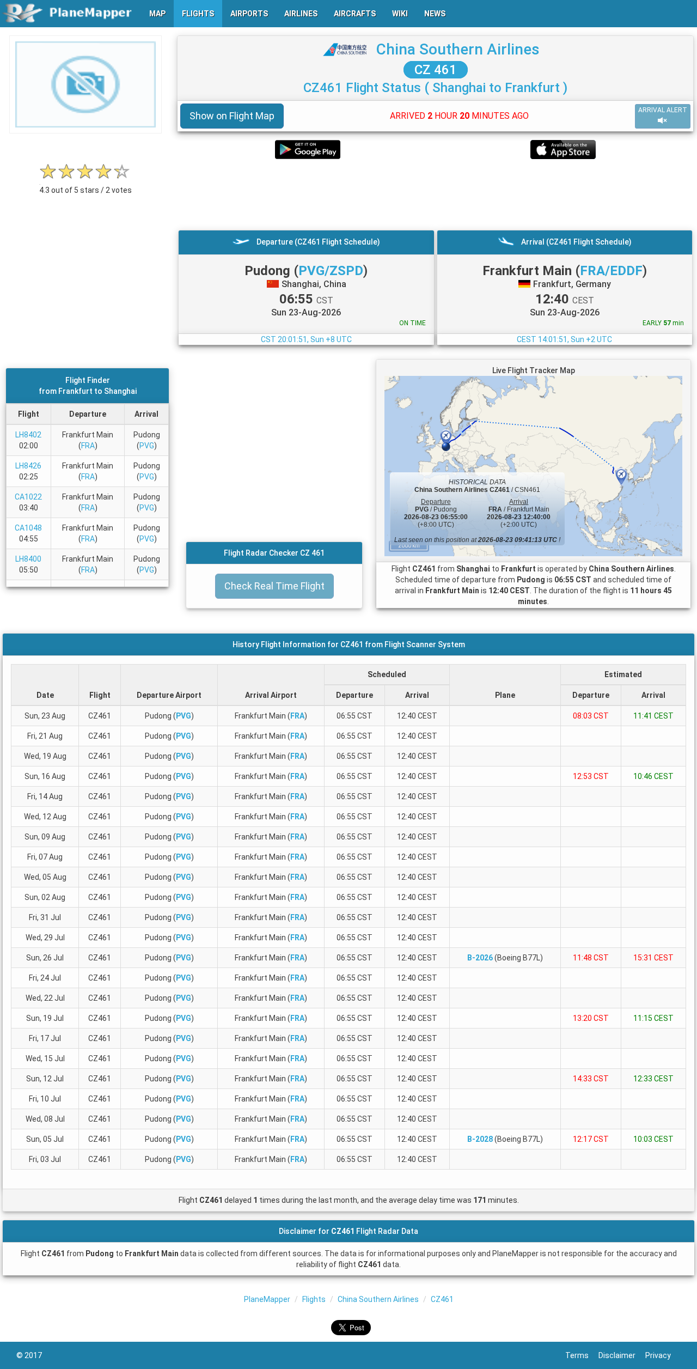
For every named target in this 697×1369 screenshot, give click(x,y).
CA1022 (28, 496)
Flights (314, 1299)
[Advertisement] (435, 194)
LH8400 (28, 559)
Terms (581, 1355)
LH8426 (28, 465)
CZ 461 (435, 69)
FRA (88, 445)
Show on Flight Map (231, 115)
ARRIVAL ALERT (662, 110)
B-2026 (480, 957)
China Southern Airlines (458, 49)
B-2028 (480, 1139)
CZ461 (442, 1299)
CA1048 (28, 528)
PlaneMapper (267, 1299)
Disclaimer (621, 1355)
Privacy (663, 1355)
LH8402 (28, 434)
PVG (146, 445)
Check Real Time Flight (274, 586)
